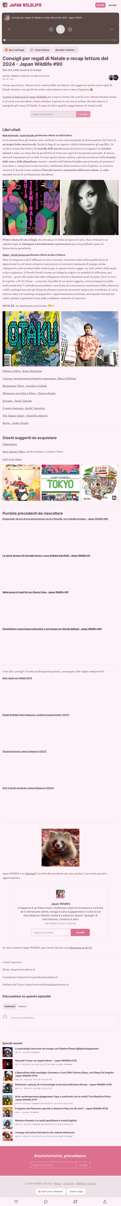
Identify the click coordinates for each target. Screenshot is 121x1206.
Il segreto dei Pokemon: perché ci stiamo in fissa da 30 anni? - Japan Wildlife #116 (61, 1108)
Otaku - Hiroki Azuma (14, 255)
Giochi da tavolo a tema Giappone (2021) (24, 751)
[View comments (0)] (46, 1201)
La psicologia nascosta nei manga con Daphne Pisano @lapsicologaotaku (57, 1048)
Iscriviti (100, 5)
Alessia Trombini (11, 76)
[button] (9, 29)
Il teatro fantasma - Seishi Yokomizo (24, 408)
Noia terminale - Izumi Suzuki (18, 135)
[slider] (56, 40)
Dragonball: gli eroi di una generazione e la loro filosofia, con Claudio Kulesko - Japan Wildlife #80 (55, 518)
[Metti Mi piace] (16, 1201)
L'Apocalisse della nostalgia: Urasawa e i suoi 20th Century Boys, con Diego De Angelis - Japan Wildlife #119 (65, 1074)
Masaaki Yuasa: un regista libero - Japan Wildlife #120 (46, 1060)
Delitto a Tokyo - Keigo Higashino (22, 371)
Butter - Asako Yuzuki (16, 423)
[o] (7, 1052)
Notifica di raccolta (86, 1183)
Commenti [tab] (9, 1006)
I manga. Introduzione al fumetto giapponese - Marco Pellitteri (39, 379)
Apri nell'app (16, 49)
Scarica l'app (76, 1191)
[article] (60, 1052)
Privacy (57, 1183)
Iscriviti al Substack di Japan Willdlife (25, 97)
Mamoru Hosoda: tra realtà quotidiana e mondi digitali (46, 1120)
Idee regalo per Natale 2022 (17, 678)
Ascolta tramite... (65, 49)
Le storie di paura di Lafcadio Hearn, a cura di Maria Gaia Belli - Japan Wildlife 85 (46, 555)
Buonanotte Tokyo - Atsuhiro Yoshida (25, 386)
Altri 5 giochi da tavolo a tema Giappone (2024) (28, 788)
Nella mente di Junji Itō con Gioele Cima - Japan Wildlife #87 (36, 592)
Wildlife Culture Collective (35, 76)
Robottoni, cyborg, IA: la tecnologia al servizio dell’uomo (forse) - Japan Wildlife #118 (63, 1084)
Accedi (113, 5)
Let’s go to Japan (12, 459)
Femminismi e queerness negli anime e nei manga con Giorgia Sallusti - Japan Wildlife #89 (52, 629)
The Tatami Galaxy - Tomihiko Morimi (25, 416)
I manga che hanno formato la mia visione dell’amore (45, 1132)
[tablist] (16, 1006)
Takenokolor (10, 444)
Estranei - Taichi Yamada (17, 401)
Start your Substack (52, 1191)
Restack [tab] (22, 1006)
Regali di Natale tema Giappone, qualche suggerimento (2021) (36, 714)
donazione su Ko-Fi (80, 948)
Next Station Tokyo (14, 452)
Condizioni (68, 1183)
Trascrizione (42, 49)
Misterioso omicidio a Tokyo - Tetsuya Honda (29, 393)
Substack (30, 874)
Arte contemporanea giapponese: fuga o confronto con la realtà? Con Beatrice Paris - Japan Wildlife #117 (63, 1098)
